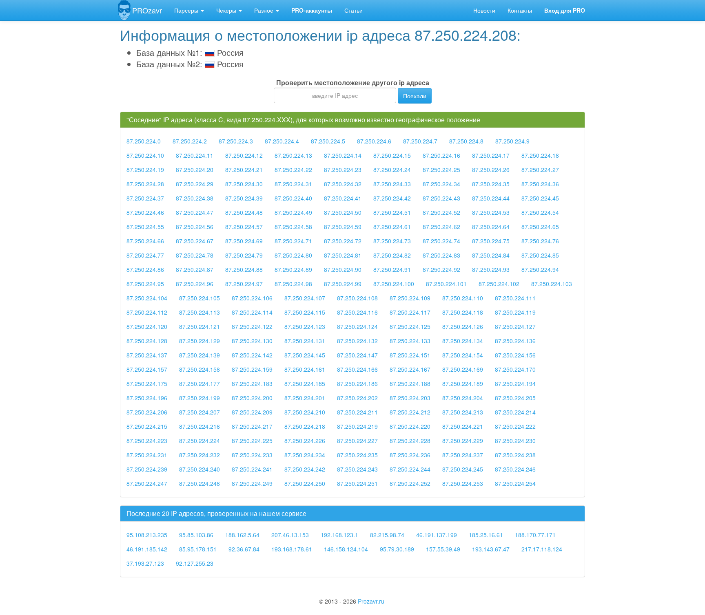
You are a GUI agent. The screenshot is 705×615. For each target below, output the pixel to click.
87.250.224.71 (293, 241)
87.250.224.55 (145, 227)
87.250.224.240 (199, 469)
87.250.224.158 (199, 369)
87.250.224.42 (392, 198)
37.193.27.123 (145, 563)
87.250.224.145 (304, 355)
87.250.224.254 (515, 483)
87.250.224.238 (515, 455)
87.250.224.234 (304, 455)
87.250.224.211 (357, 412)
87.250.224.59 (342, 227)
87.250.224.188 (410, 383)
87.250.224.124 (357, 326)
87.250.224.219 (357, 426)
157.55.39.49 (443, 549)
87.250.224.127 (515, 326)
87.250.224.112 (146, 312)
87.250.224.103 (551, 284)
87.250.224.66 (145, 241)
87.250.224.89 (293, 269)
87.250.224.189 (462, 383)
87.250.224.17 (491, 155)
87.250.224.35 (491, 184)
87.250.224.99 (342, 284)
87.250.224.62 (441, 227)
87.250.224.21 (244, 169)
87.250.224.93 (491, 269)
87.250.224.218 (304, 426)
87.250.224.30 (244, 184)
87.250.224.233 (252, 455)
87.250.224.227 (357, 440)
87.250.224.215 (146, 426)
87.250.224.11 (194, 155)
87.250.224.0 (143, 141)
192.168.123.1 (339, 535)
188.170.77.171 (535, 535)
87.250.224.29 (194, 184)
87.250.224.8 (466, 141)
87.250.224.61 (392, 227)
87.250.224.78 (194, 255)
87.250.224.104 (146, 298)
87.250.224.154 (462, 355)
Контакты (520, 10)
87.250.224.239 (146, 469)
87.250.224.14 (342, 155)
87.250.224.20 (194, 169)
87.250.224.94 (540, 269)
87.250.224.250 (304, 483)
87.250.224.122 (252, 326)
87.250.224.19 (145, 169)
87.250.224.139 (199, 355)
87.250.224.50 (342, 212)
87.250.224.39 (244, 198)
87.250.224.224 (199, 440)
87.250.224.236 (410, 455)
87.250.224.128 (146, 341)
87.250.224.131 (304, 341)
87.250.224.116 (357, 312)
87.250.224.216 (199, 426)
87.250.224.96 (194, 284)
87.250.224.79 (244, 255)
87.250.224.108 (357, 298)
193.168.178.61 (291, 549)
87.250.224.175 (146, 383)
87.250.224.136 (515, 341)
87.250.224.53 (491, 212)
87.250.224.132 (357, 341)
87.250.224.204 (462, 398)
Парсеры (187, 10)
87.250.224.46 (145, 212)
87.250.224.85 (540, 255)
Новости (484, 10)
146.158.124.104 (346, 549)
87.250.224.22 (293, 169)
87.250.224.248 (199, 483)
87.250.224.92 (441, 269)
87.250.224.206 (146, 412)
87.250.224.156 (515, 355)
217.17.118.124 (541, 549)
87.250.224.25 (441, 169)
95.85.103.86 (196, 535)
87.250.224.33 (392, 184)
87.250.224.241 (252, 469)
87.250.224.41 (342, 198)
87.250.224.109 (410, 298)
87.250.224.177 (199, 383)
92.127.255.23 (194, 563)
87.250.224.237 (462, 455)
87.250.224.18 (540, 155)
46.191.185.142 (146, 549)
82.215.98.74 (387, 535)
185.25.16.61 (486, 535)
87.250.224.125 (410, 326)
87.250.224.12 (244, 155)
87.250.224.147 (357, 355)
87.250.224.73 (392, 241)
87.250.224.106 (252, 298)
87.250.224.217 (252, 426)
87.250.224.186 (357, 383)
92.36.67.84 (243, 549)
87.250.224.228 (410, 440)
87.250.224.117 (410, 312)
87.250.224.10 (145, 155)
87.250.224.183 (252, 383)
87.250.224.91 (392, 269)
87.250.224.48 (244, 212)
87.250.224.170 (515, 369)
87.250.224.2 (190, 141)
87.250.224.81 (342, 255)
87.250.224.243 (357, 469)
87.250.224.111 (515, 298)
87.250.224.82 (392, 255)
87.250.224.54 (540, 212)
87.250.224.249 (252, 483)
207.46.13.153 (290, 535)
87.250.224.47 (194, 212)
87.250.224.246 (515, 469)
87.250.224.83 (441, 255)
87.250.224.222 (515, 426)
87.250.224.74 (441, 241)
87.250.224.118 (462, 312)
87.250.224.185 (304, 383)
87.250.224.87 (194, 269)
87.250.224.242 (304, 469)
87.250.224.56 (194, 227)
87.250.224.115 (304, 312)
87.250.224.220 (410, 426)
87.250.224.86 (145, 269)
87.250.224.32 (342, 184)
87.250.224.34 (441, 184)
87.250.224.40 (293, 198)
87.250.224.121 (199, 326)
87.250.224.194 (515, 383)
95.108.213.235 (146, 535)
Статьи (353, 10)
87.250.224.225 (252, 440)
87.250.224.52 (441, 212)
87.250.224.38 (194, 198)
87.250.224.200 (252, 398)
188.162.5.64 (242, 535)
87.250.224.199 (199, 398)
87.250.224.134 (462, 341)
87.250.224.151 (410, 355)
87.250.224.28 (145, 184)
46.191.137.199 (436, 535)
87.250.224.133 (410, 341)
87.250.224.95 (145, 284)
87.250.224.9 (512, 141)
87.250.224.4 (282, 141)
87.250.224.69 (244, 241)
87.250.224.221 (462, 426)
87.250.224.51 (392, 212)
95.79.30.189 (397, 549)
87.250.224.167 (410, 369)
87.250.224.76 (540, 241)
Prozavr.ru (371, 601)
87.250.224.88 (244, 269)
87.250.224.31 (293, 184)
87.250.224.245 (462, 469)
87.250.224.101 (446, 284)
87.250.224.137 (146, 355)
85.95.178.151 (198, 549)
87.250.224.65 (540, 227)
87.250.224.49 (293, 212)
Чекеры (227, 10)
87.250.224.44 (491, 198)
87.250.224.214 (515, 412)
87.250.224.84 (491, 255)
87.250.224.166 (357, 369)
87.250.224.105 (199, 298)
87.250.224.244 (410, 469)
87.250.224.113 (199, 312)
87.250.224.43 (441, 198)
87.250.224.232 (199, 455)
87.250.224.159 (252, 369)
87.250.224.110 (462, 298)
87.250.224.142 (252, 355)
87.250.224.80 (293, 255)
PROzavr (147, 10)
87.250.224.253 (462, 483)
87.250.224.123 (304, 326)
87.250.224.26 (491, 169)
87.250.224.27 (540, 169)
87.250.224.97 (244, 284)
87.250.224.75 (491, 241)
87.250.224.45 (540, 198)
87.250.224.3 (236, 141)
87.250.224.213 (462, 412)
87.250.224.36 (540, 184)
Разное (264, 10)
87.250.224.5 (328, 141)
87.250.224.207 (199, 412)
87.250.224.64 (491, 227)
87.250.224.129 (199, 341)
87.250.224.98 (293, 284)
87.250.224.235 (357, 455)
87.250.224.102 (499, 284)
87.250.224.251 (357, 483)
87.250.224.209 (252, 412)
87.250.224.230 (515, 440)
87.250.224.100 (393, 284)
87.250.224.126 (462, 326)
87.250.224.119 (515, 312)
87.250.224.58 (293, 227)
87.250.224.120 (146, 326)
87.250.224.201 (304, 398)
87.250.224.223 (146, 440)
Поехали (414, 96)
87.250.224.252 (410, 483)
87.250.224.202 (357, 398)
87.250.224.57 (244, 227)
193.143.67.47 (491, 549)
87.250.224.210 (304, 412)
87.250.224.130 (252, 341)
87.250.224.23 (342, 169)
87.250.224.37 (145, 198)
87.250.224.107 (304, 298)
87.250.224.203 (410, 398)
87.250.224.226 (304, 440)
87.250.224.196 (146, 398)
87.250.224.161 (304, 369)
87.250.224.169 (462, 369)
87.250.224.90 (342, 269)
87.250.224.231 (146, 455)
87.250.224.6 (374, 141)
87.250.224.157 (146, 369)
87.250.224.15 (392, 155)
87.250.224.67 (194, 241)
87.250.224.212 (410, 412)
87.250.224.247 (146, 483)
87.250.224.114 (252, 312)
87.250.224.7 (420, 141)
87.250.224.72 (342, 241)
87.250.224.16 (441, 155)
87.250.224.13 (293, 155)
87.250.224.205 (515, 398)
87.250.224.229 (462, 440)
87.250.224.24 (392, 169)
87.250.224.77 (145, 255)
